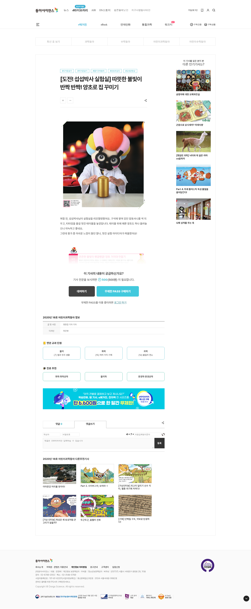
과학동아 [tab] (89, 41)
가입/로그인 (193, 10)
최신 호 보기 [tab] (53, 41)
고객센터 (105, 567)
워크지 (168, 24)
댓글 (59, 423)
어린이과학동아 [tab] (161, 41)
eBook (104, 24)
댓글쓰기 (90, 423)
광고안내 (94, 567)
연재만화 (125, 24)
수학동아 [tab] (125, 41)
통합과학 (147, 24)
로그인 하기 (120, 302)
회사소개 (39, 567)
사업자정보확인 (69, 578)
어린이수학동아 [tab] (197, 41)
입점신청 (116, 567)
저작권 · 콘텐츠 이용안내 (57, 567)
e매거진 (82, 24)
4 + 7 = (130, 434)
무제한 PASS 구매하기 (118, 291)
